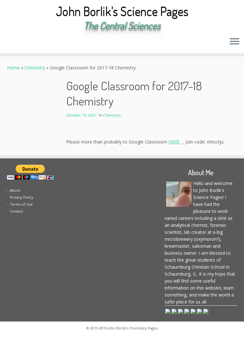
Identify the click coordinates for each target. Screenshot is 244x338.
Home (13, 68)
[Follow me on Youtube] (54, 42)
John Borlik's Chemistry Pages (133, 328)
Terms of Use (21, 204)
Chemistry (34, 68)
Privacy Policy (21, 197)
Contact (16, 211)
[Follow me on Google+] (46, 42)
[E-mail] (20, 42)
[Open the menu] (234, 42)
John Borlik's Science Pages (122, 11)
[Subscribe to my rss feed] (11, 42)
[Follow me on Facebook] (37, 42)
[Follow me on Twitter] (28, 42)
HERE (174, 142)
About (15, 190)
